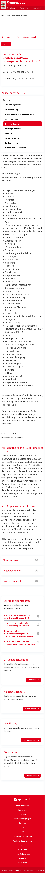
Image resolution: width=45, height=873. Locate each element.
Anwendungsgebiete (13, 105)
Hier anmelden (33, 775)
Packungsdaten (11, 143)
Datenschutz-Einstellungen (22, 836)
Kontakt (22, 827)
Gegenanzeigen (11, 119)
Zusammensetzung (13, 138)
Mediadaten (22, 850)
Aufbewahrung (11, 109)
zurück (6, 44)
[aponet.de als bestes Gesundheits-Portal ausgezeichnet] (3, 5)
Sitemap (23, 832)
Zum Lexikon (33, 679)
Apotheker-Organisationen (22, 841)
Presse (22, 845)
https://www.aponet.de (22, 799)
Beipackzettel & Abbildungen (17, 147)
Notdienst (11, 8)
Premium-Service (22, 806)
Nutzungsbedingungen (22, 819)
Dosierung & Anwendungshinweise (19, 114)
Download (22, 823)
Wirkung (8, 133)
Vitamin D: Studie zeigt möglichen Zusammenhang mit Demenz (18, 624)
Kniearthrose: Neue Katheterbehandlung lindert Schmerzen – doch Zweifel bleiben (18, 633)
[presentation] (42, 8)
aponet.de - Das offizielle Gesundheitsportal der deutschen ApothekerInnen (16, 2)
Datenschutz (22, 814)
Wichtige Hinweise (13, 128)
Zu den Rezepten (32, 708)
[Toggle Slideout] (42, 3)
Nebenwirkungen (12, 124)
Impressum (22, 810)
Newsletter (22, 863)
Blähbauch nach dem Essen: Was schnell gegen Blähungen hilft (17, 616)
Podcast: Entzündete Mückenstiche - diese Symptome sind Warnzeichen (19, 642)
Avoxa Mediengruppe (22, 854)
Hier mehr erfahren (31, 740)
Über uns (22, 858)
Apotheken (24, 8)
